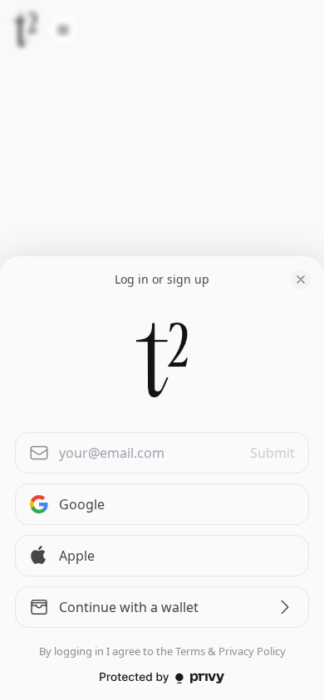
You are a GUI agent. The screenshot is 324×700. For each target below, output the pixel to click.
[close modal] (301, 279)
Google (82, 504)
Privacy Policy (252, 651)
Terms (190, 651)
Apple (77, 556)
